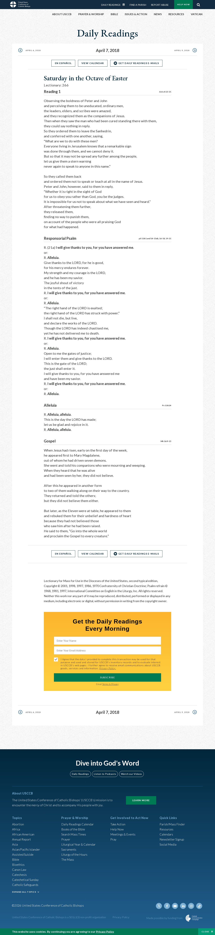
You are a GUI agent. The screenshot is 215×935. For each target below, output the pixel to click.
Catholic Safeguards (25, 885)
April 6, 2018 (33, 50)
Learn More (141, 800)
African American (23, 834)
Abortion (18, 824)
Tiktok (199, 906)
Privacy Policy (121, 917)
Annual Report (21, 839)
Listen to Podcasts (105, 773)
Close (205, 931)
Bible (15, 859)
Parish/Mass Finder (172, 824)
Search (198, 3)
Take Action (117, 824)
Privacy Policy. (107, 668)
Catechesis (19, 874)
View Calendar (92, 63)
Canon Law (19, 869)
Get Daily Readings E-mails (138, 63)
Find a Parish (138, 4)
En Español (63, 63)
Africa (16, 829)
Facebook (167, 906)
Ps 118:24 (166, 405)
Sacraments (68, 849)
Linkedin (183, 906)
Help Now (183, 4)
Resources (166, 829)
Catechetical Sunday (25, 880)
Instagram (191, 906)
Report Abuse (160, 4)
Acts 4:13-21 (165, 91)
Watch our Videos (131, 773)
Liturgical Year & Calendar (78, 844)
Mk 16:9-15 (166, 441)
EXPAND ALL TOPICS (24, 892)
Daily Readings (110, 4)
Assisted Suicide (22, 854)
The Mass (67, 859)
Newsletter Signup (172, 839)
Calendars (166, 834)
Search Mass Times (73, 834)
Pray (113, 839)
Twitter (159, 906)
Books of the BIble (73, 829)
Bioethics (18, 864)
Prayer (65, 839)
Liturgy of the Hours (74, 854)
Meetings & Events (122, 834)
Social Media (168, 844)
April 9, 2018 (181, 50)
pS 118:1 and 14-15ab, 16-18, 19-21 (155, 238)
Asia (15, 844)
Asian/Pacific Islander (26, 849)
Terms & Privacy (110, 684)
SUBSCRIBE (107, 677)
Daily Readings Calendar (124, 4)
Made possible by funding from (164, 918)
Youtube (175, 906)
